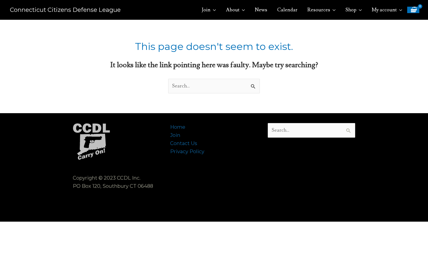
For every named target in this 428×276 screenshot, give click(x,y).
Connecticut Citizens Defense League (65, 9)
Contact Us (183, 143)
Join (175, 135)
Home (177, 127)
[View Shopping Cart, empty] (413, 10)
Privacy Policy (187, 151)
